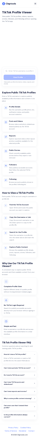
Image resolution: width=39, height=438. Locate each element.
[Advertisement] (19, 44)
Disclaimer (22, 431)
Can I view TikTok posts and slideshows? (14, 383)
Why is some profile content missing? (18, 398)
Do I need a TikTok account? (14, 375)
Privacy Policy (13, 428)
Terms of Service (11, 431)
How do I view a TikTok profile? (15, 354)
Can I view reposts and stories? (15, 391)
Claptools (11, 3)
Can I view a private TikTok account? (17, 368)
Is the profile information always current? (15, 416)
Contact (31, 431)
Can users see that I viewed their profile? (16, 407)
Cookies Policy (25, 428)
